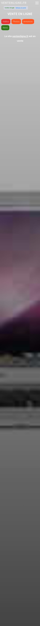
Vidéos (6, 21)
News (5, 27)
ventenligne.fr (13, 2)
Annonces (28, 21)
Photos (16, 21)
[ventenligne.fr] (37, 3)
